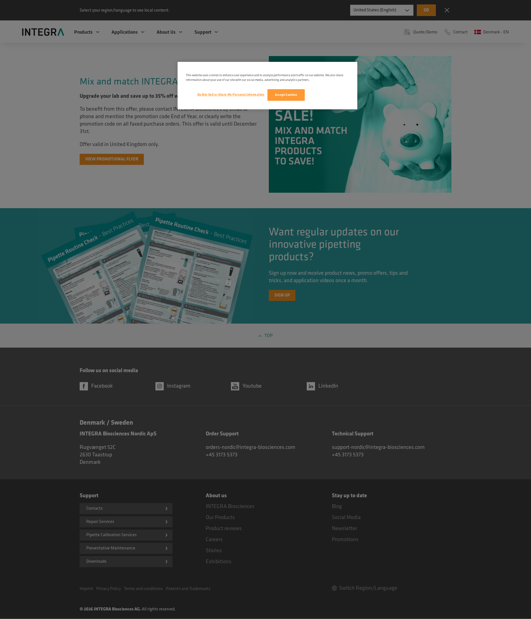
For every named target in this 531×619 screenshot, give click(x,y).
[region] (267, 85)
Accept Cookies (286, 95)
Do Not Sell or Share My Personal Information (230, 94)
